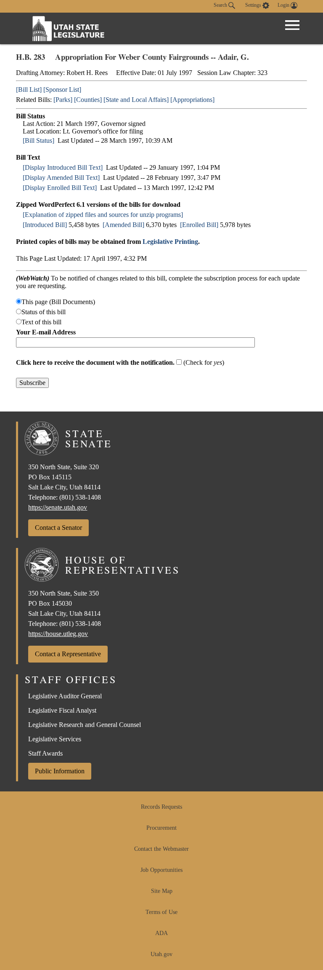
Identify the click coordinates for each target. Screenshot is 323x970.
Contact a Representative (68, 653)
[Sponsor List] (62, 89)
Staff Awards (45, 753)
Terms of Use (161, 912)
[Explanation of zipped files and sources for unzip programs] (103, 214)
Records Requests (161, 807)
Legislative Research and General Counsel (84, 724)
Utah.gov (161, 954)
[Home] (68, 28)
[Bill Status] (38, 140)
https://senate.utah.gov (57, 507)
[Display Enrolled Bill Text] (60, 187)
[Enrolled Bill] (199, 224)
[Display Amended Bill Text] (61, 177)
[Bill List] (29, 89)
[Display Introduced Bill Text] (63, 167)
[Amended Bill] (123, 224)
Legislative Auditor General (65, 696)
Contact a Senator (58, 527)
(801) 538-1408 (80, 497)
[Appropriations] (192, 99)
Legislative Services (54, 739)
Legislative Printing (170, 241)
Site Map (161, 891)
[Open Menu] (292, 25)
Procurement (161, 828)
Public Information (60, 771)
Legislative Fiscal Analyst (62, 710)
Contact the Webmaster (161, 849)
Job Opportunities (161, 870)
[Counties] (88, 99)
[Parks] (62, 99)
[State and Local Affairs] (136, 99)
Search (221, 5)
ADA (161, 933)
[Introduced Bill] (45, 224)
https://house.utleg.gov (58, 633)
